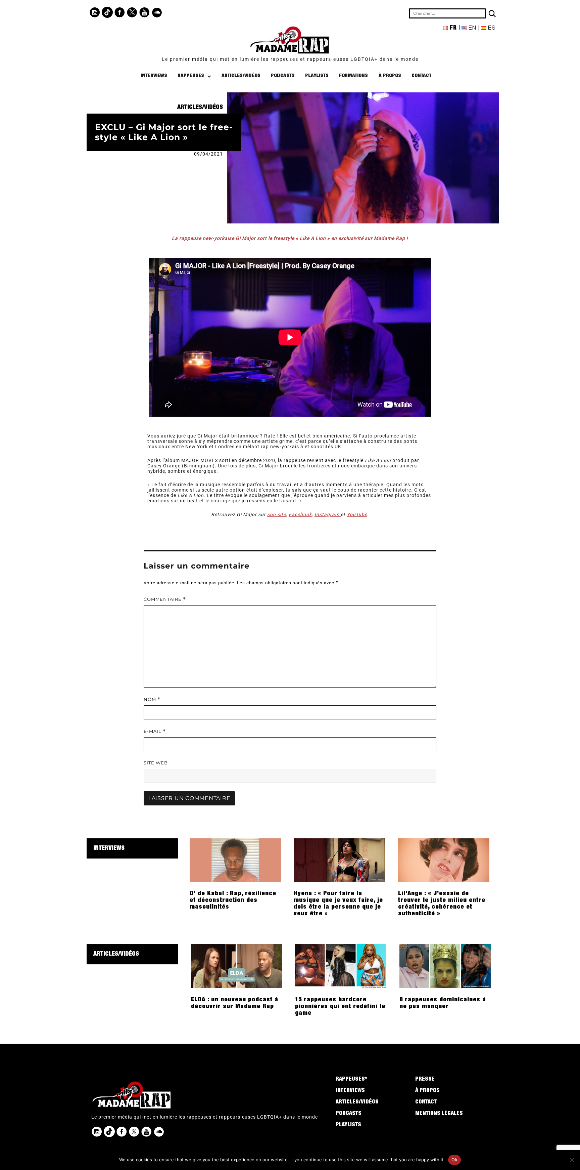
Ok (454, 1159)
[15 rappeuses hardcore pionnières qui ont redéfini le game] (340, 965)
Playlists (317, 75)
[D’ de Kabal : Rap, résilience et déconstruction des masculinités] (235, 860)
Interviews (154, 75)
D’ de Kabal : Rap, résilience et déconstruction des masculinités (233, 900)
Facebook (300, 514)
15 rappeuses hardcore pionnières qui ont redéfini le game (340, 1006)
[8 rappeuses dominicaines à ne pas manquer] (445, 965)
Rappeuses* (351, 1079)
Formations (353, 75)
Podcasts (283, 75)
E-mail (155, 731)
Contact (421, 75)
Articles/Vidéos (241, 75)
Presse (425, 1079)
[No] (571, 1160)
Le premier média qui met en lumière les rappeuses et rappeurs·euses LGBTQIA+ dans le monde (290, 59)
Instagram (328, 514)
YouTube (357, 514)
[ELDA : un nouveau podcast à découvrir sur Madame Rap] (236, 965)
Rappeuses (191, 75)
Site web (156, 762)
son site (276, 514)
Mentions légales (439, 1114)
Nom (152, 699)
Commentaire (165, 599)
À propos (390, 75)
